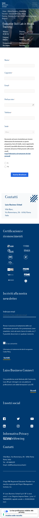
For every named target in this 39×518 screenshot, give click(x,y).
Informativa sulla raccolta (12, 515)
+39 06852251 (10, 462)
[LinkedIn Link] (4, 426)
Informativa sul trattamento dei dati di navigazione (18, 349)
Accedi (33, 390)
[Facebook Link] (4, 419)
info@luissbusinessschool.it (17, 465)
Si (7, 163)
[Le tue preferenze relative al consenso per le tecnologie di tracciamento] (3, 514)
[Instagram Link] (18, 426)
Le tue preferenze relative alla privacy (21, 511)
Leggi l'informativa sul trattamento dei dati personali (17, 155)
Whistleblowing (13, 438)
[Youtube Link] (32, 419)
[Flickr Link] (31, 426)
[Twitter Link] (18, 419)
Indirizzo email (9, 311)
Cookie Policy (7, 352)
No (8, 166)
